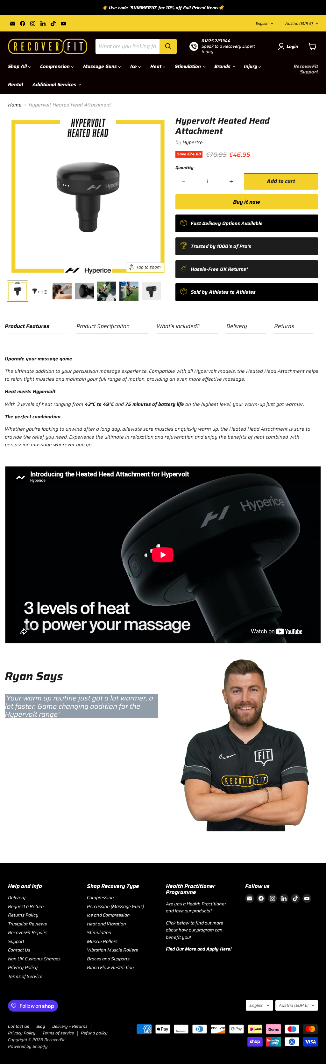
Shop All (18, 66)
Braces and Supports (108, 958)
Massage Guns (100, 66)
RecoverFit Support (306, 69)
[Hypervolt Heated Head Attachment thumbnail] (17, 291)
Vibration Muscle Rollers (112, 949)
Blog (40, 1026)
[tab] (36, 327)
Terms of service (58, 1033)
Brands (223, 66)
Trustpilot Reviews (27, 923)
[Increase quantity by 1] (231, 181)
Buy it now (246, 202)
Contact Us (19, 949)
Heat (156, 66)
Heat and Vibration (106, 923)
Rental (15, 84)
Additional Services (55, 84)
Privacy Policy (23, 967)
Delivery (17, 897)
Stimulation (188, 66)
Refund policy (94, 1033)
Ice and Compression (108, 914)
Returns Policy (23, 914)
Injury (251, 66)
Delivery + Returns (70, 1026)
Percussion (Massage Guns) (115, 906)
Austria (299, 23)
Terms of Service (25, 976)
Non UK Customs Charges (34, 958)
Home (15, 105)
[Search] (168, 46)
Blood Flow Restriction (110, 967)
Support (16, 941)
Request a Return (26, 906)
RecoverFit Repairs (27, 932)
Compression (55, 66)
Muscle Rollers (102, 941)
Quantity (184, 167)
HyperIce (192, 142)
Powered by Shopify (28, 1046)
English (262, 23)
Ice (134, 66)
